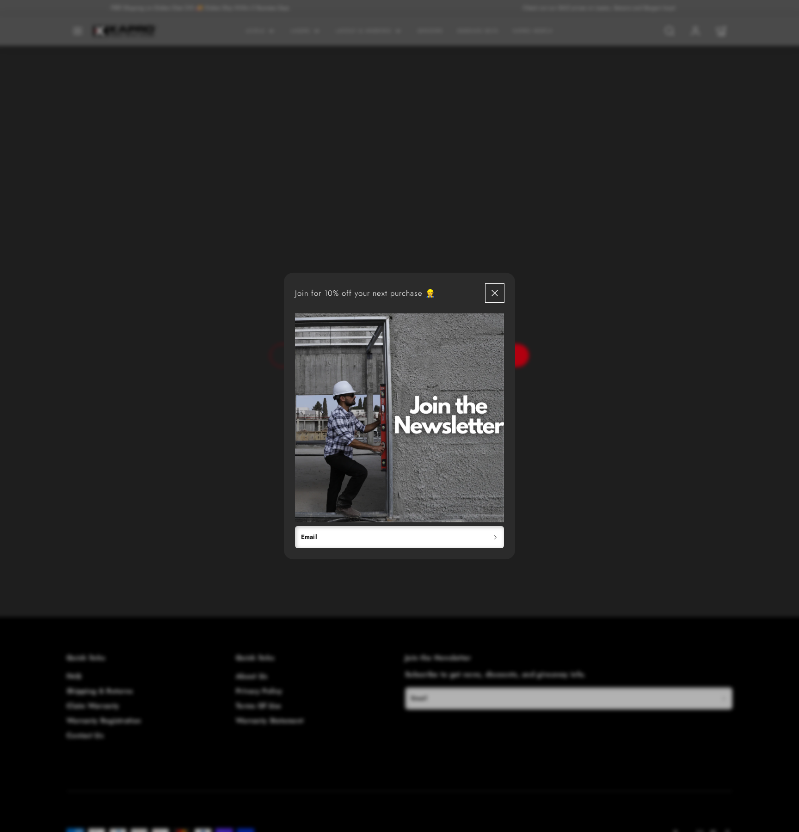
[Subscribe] (495, 537)
